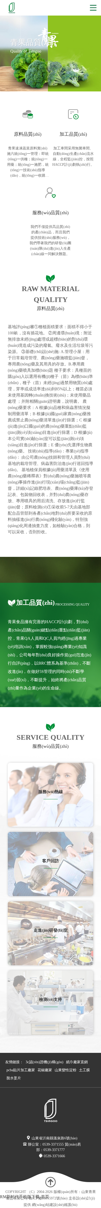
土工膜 (84, 1070)
